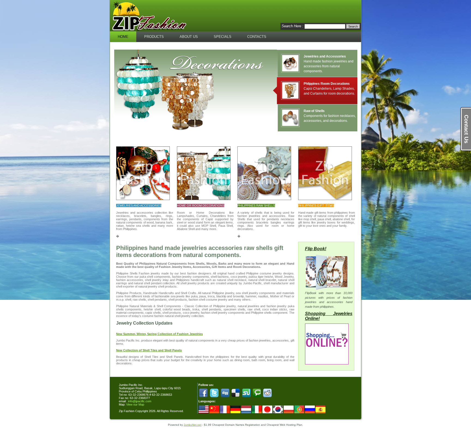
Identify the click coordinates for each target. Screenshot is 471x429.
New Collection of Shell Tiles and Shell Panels (149, 350)
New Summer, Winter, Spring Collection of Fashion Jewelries (159, 334)
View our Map (135, 404)
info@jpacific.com (139, 401)
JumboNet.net (192, 424)
